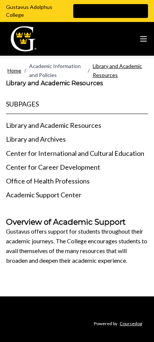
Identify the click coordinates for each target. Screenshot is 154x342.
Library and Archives (36, 139)
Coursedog (131, 323)
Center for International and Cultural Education (75, 153)
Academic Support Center (43, 195)
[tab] (77, 125)
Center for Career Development (53, 167)
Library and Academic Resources (117, 70)
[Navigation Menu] (143, 38)
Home (14, 70)
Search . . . (98, 11)
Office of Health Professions (48, 181)
